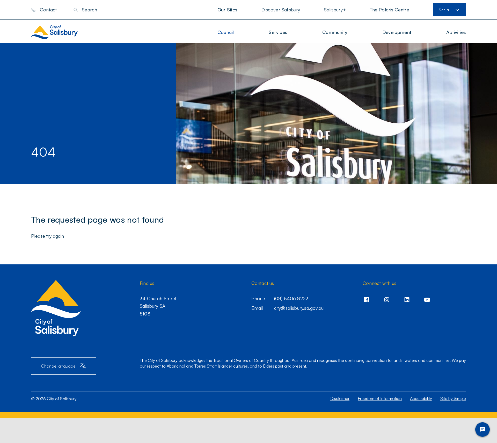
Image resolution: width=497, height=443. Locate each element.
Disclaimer (339, 398)
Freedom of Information (380, 398)
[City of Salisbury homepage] (59, 32)
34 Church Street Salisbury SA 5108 (158, 306)
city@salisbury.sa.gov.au (299, 308)
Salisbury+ (335, 9)
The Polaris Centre (389, 9)
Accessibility (421, 398)
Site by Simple (453, 398)
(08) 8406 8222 (291, 298)
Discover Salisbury (280, 9)
